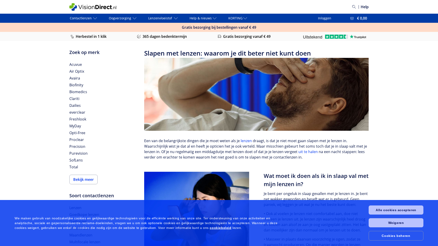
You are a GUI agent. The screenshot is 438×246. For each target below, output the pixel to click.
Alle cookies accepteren (396, 210)
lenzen (246, 140)
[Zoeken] (354, 7)
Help (365, 6)
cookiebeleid (220, 228)
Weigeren (396, 223)
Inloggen (324, 18)
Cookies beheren (396, 236)
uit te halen (308, 151)
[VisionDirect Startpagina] (96, 7)
